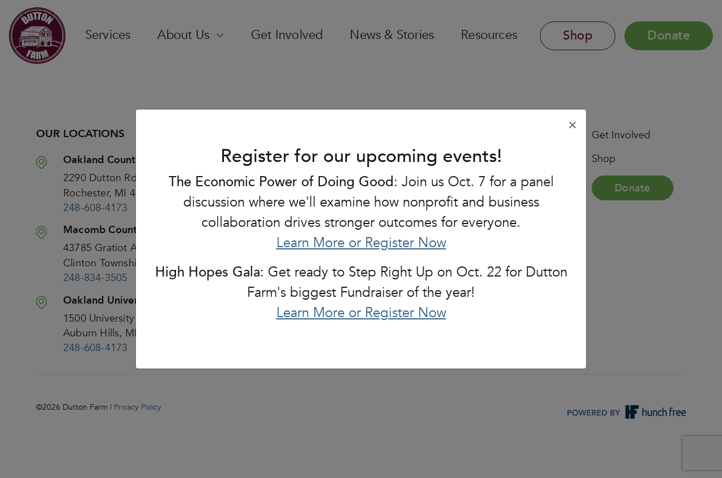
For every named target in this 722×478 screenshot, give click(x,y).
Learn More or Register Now (361, 243)
